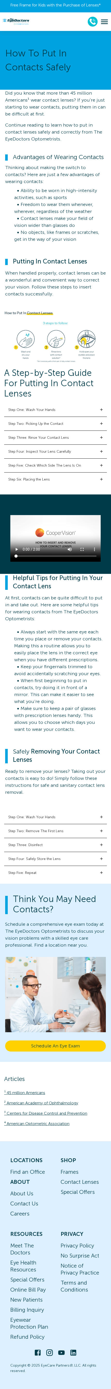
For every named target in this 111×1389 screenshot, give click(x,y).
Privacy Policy (77, 1245)
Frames (69, 1172)
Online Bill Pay (28, 1289)
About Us (21, 1193)
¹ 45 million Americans (24, 1092)
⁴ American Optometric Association (36, 1123)
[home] (15, 21)
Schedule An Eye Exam (55, 1046)
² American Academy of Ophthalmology (41, 1103)
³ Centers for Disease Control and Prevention (45, 1113)
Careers (19, 1213)
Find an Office (27, 1172)
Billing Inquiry (27, 1310)
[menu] (104, 21)
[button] (55, 410)
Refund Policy (27, 1337)
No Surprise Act (80, 1255)
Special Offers (78, 1192)
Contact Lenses (80, 1182)
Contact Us (24, 1203)
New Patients (26, 1299)
